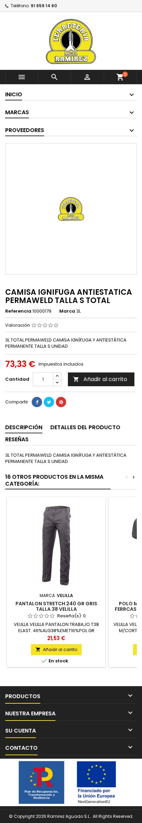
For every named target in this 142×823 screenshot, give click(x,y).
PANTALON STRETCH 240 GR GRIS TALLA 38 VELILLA (56, 606)
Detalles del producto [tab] (85, 427)
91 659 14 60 (44, 6)
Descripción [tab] (23, 427)
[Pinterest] (61, 402)
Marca (67, 311)
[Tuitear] (49, 402)
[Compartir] (37, 402)
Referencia (18, 311)
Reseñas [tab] (17, 439)
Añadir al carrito (100, 379)
